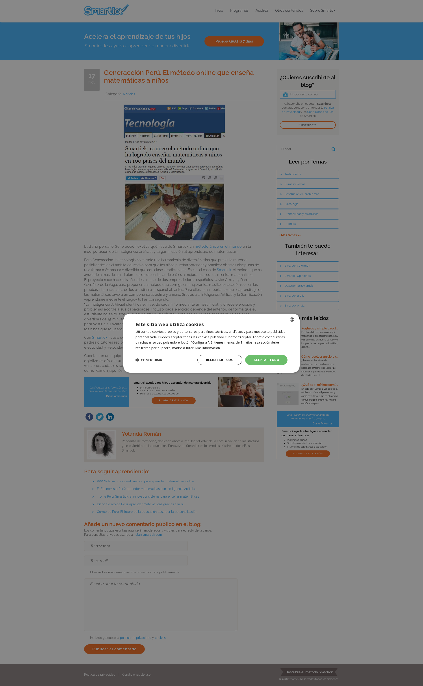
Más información (207, 348)
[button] (148, 359)
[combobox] (292, 319)
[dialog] (211, 342)
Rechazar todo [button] (220, 360)
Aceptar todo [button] (266, 360)
